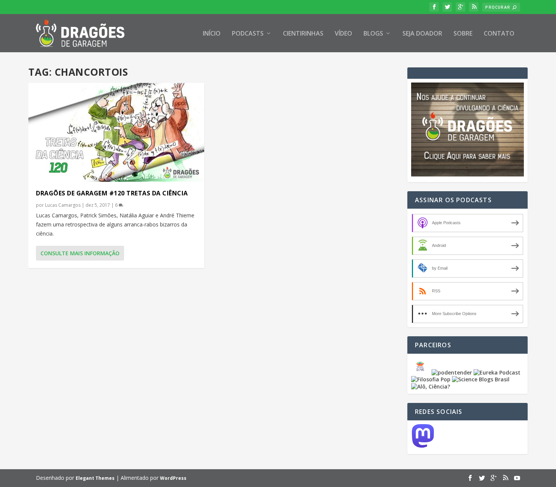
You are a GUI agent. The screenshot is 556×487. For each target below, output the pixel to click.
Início (212, 33)
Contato (499, 33)
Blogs (373, 33)
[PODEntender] (452, 372)
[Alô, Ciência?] (430, 386)
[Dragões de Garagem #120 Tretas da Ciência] (116, 132)
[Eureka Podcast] (497, 372)
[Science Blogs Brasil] (480, 379)
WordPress (173, 478)
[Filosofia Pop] (430, 379)
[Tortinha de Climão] (421, 372)
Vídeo (343, 33)
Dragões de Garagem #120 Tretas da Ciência (112, 193)
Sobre (462, 33)
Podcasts (248, 33)
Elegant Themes (95, 478)
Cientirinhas (303, 33)
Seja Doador (422, 33)
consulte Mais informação (80, 253)
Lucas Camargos (63, 205)
